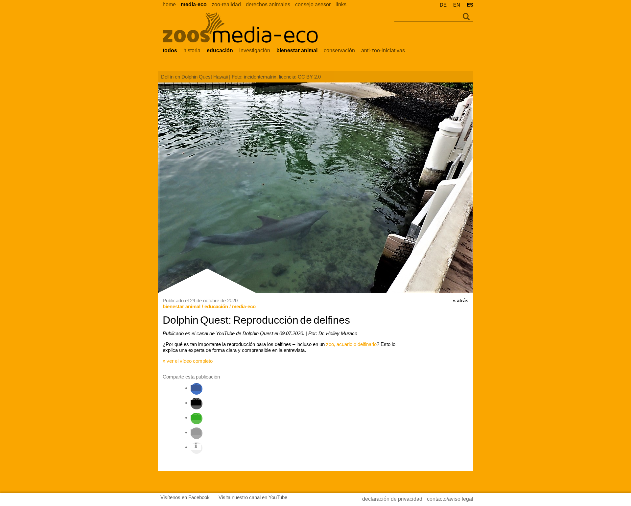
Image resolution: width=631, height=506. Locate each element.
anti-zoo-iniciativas (383, 50)
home (169, 4)
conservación (339, 50)
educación (220, 50)
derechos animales (268, 4)
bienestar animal (296, 50)
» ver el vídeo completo (188, 361)
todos (170, 50)
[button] (196, 388)
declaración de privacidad (392, 499)
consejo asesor (313, 4)
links (341, 4)
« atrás (460, 300)
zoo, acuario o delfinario (351, 344)
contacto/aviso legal (450, 499)
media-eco (194, 4)
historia (191, 50)
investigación (254, 50)
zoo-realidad (226, 4)
